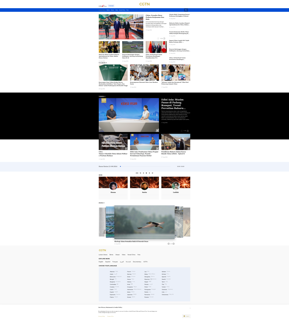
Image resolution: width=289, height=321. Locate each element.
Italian (130, 292)
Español (107, 261)
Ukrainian (167, 289)
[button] (158, 38)
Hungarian (132, 287)
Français (115, 261)
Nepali (147, 282)
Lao (146, 271)
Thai (164, 284)
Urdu (164, 292)
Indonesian (134, 289)
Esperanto (115, 294)
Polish (147, 287)
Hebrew (131, 282)
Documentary (137, 261)
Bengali (113, 279)
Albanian (114, 271)
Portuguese (150, 289)
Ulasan (117, 254)
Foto (139, 254)
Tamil (165, 282)
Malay (149, 274)
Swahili (166, 279)
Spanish (166, 276)
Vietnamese (168, 294)
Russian (148, 297)
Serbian (166, 271)
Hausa (130, 279)
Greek (131, 276)
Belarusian (115, 276)
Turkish (165, 287)
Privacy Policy (101, 316)
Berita (111, 254)
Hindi (130, 284)
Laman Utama (103, 254)
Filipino (114, 297)
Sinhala (165, 274)
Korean (131, 297)
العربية (122, 261)
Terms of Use (110, 316)
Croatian (114, 287)
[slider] (120, 166)
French (131, 271)
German (131, 274)
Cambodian (114, 284)
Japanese (131, 294)
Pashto (147, 292)
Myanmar (150, 279)
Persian (148, 284)
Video (123, 254)
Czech (113, 289)
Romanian (149, 294)
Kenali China (131, 254)
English (101, 261)
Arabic (113, 274)
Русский (128, 261)
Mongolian (149, 276)
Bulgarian (115, 282)
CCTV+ (145, 261)
